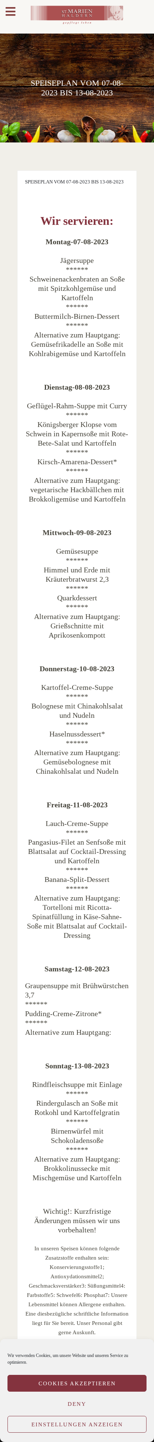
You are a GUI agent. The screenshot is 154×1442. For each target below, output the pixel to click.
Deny (77, 1404)
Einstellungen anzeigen (77, 1424)
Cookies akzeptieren (77, 1383)
